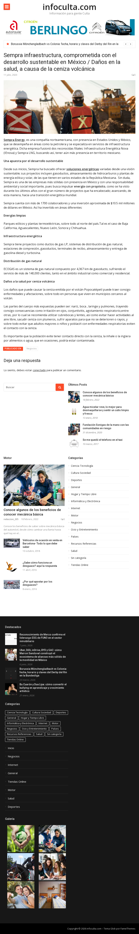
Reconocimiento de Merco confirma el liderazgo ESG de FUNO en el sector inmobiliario (42, 638)
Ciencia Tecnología (82, 465)
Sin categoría (78, 558)
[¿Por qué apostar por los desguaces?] (12, 584)
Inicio (11, 748)
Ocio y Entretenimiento (84, 529)
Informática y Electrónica (85, 501)
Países (75, 536)
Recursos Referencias (83, 543)
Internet (75, 508)
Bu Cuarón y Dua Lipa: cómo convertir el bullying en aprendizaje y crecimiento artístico (43, 688)
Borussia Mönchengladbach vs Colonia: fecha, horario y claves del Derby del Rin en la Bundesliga (43, 672)
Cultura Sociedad (81, 472)
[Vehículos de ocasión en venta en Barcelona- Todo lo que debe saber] (12, 543)
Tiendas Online (79, 565)
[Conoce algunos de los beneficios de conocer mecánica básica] (34, 485)
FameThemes (128, 928)
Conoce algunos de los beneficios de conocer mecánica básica (32, 512)
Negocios (32, 348)
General (75, 487)
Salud (74, 551)
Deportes (76, 480)
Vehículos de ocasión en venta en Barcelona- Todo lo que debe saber (42, 543)
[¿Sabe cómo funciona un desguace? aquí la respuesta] (12, 566)
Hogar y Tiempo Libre (83, 494)
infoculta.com (69, 6)
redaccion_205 (11, 519)
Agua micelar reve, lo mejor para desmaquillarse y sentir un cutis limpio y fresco (106, 410)
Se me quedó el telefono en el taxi (103, 439)
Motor (8, 458)
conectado (39, 370)
